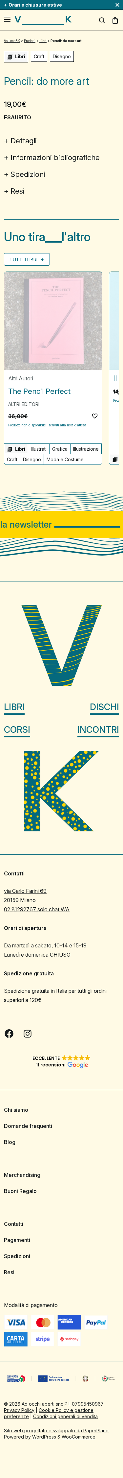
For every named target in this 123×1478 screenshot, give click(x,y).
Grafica (60, 449)
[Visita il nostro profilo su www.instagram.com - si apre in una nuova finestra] (27, 1033)
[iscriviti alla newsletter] (61, 524)
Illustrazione (86, 449)
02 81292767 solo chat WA (37, 909)
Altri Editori (23, 404)
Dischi (104, 706)
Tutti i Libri (24, 259)
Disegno (62, 56)
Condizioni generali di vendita (65, 1416)
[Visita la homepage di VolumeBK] (43, 20)
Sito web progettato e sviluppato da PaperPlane (56, 1430)
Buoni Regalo (20, 1191)
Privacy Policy (19, 1410)
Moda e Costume (65, 459)
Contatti (13, 1224)
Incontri (98, 729)
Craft (39, 56)
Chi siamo (16, 1110)
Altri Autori (20, 378)
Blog (9, 1142)
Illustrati (39, 449)
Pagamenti (17, 1240)
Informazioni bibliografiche (55, 157)
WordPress (44, 1436)
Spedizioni (27, 174)
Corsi (17, 729)
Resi (17, 191)
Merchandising (22, 1175)
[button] (95, 416)
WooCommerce (78, 1436)
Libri (14, 706)
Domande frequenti (28, 1126)
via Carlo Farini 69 (25, 891)
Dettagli (23, 140)
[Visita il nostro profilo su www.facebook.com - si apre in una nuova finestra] (9, 1033)
